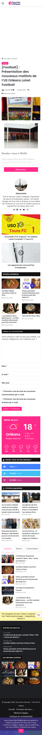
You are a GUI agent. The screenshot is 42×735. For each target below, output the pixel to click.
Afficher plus (20, 169)
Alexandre (8, 90)
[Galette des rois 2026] (34, 680)
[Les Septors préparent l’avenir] (8, 591)
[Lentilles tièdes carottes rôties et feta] (11, 283)
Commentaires (32, 549)
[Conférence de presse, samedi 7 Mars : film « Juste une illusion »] (8, 559)
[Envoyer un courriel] (13, 90)
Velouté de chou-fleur (31, 316)
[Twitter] (21, 209)
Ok (21, 731)
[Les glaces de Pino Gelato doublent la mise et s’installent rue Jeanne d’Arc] (31, 497)
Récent (19, 549)
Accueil (6, 58)
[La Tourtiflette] (34, 673)
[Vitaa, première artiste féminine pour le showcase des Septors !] (31, 283)
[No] (39, 726)
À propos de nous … (24, 709)
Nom (4, 366)
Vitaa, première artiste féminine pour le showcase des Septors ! (30, 294)
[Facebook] (17, 209)
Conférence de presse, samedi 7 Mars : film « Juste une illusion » (27, 558)
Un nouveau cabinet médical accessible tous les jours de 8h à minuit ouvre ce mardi (11, 508)
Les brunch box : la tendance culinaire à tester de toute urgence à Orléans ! (30, 534)
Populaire (8, 549)
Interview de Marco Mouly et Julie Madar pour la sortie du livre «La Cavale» (10, 534)
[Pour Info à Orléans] (15, 3)
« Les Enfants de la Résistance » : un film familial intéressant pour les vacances (10, 319)
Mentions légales (21, 713)
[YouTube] (24, 209)
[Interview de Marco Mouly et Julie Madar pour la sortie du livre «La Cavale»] (11, 524)
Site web (5, 383)
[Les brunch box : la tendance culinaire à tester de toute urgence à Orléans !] (31, 524)
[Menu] (3, 4)
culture (14, 58)
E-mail (5, 374)
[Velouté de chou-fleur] (31, 308)
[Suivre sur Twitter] (12, 90)
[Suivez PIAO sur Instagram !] (38, 615)
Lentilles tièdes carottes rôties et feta (9, 293)
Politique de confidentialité (21, 716)
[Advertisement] (21, 35)
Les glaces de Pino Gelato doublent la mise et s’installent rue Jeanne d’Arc (30, 508)
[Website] (14, 209)
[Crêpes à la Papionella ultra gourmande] (8, 680)
